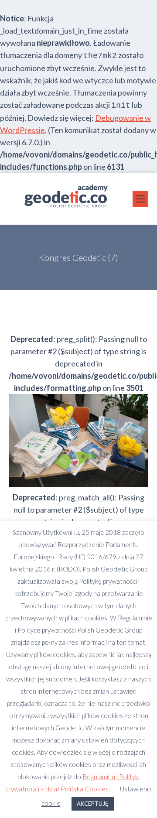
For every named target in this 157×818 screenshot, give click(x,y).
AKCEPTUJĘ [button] (93, 803)
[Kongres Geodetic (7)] (78, 440)
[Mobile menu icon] (140, 199)
